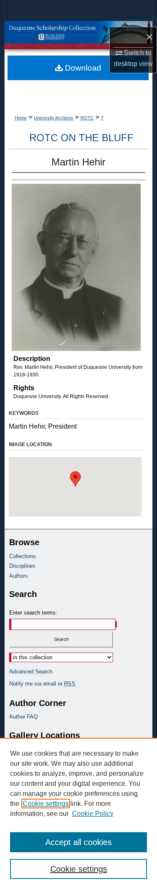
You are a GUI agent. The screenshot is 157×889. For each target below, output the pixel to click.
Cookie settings (46, 803)
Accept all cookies (78, 842)
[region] (78, 813)
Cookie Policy (92, 813)
